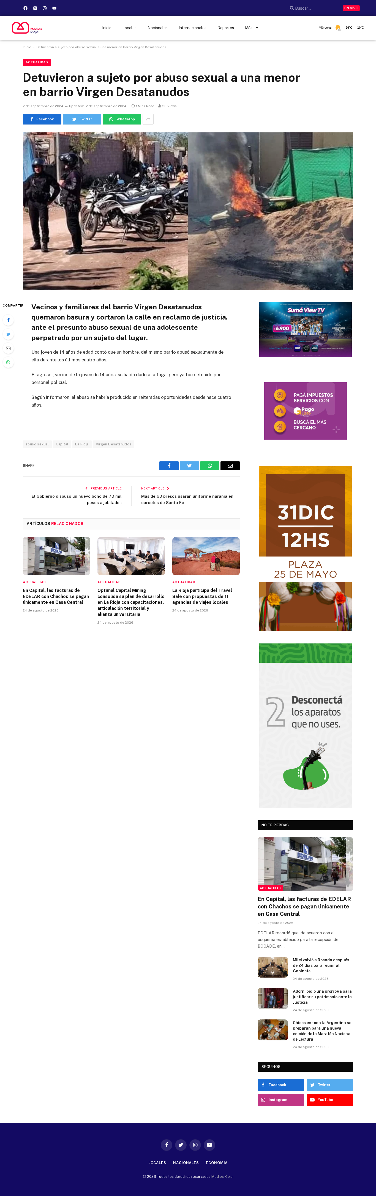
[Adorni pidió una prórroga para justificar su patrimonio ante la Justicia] (273, 998)
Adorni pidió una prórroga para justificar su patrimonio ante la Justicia (322, 997)
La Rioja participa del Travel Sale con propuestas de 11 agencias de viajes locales (202, 596)
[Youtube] (54, 8)
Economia (217, 1163)
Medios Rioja (222, 1177)
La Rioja (82, 444)
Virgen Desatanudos (114, 444)
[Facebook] (25, 8)
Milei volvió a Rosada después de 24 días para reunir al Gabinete (321, 965)
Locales (129, 28)
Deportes (225, 28)
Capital (62, 444)
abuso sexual (37, 444)
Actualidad (37, 62)
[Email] (8, 348)
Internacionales (192, 28)
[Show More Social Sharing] (148, 119)
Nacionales (158, 28)
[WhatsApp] (8, 362)
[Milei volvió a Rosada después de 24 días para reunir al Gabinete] (273, 967)
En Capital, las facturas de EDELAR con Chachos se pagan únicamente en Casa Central (56, 596)
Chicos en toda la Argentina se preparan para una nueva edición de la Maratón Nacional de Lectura (322, 1031)
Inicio (106, 28)
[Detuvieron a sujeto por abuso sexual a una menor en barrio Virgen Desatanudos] (188, 211)
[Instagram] (45, 8)
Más (248, 28)
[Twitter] (8, 334)
